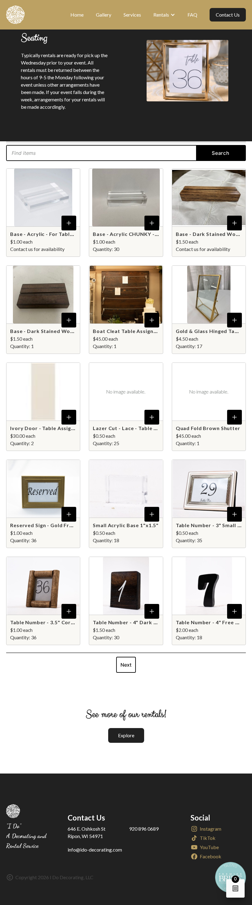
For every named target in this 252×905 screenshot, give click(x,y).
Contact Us (228, 15)
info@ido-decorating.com (95, 849)
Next (126, 665)
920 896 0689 (144, 829)
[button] (164, 14)
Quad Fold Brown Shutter (208, 428)
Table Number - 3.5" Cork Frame (50, 622)
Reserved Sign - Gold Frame (45, 525)
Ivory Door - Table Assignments (50, 428)
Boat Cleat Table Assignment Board (138, 331)
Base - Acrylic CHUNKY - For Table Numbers (148, 234)
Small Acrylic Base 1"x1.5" (126, 525)
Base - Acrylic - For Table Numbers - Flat (61, 234)
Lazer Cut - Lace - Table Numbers (134, 428)
